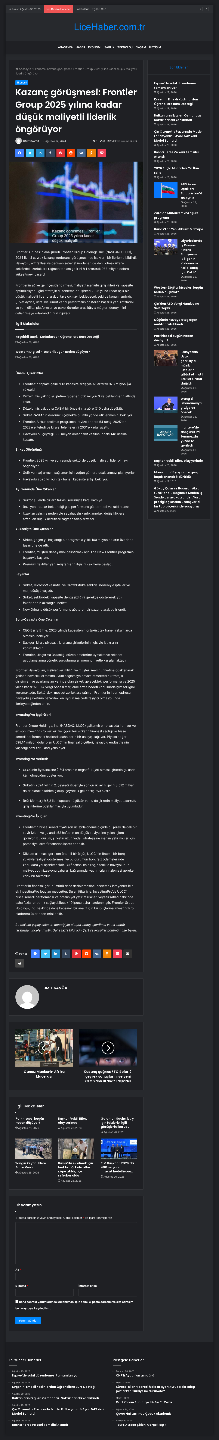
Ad (18, 1269)
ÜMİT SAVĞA (31, 141)
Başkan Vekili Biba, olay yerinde (72, 1120)
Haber (80, 47)
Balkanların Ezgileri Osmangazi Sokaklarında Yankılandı (111, 9)
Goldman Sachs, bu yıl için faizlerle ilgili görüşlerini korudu (118, 1122)
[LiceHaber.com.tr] (109, 27)
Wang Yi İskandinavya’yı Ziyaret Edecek (192, 405)
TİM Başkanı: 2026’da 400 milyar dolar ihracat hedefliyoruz (117, 1167)
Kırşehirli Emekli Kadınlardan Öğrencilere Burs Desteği (57, 337)
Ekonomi (94, 47)
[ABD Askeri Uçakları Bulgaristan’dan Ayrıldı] (166, 190)
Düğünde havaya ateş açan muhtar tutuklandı (175, 322)
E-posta (21, 1285)
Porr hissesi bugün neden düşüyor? (29, 1120)
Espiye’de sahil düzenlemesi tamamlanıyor (175, 85)
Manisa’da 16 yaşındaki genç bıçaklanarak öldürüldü (176, 474)
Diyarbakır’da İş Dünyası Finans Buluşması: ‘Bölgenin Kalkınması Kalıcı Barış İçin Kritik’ (191, 256)
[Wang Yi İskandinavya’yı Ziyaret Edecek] (166, 405)
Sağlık (109, 47)
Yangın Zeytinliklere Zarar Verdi (30, 1165)
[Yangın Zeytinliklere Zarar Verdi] (33, 1149)
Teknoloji (125, 47)
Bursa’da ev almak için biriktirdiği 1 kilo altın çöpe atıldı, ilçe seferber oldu (75, 1169)
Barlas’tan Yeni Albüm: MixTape (178, 229)
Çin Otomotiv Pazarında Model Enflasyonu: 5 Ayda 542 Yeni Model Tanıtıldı (178, 136)
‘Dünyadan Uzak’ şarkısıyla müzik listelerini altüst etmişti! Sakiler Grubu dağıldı (192, 368)
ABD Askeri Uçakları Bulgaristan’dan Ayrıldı (191, 191)
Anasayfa (65, 47)
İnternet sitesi (88, 1285)
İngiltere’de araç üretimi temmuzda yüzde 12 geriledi (190, 436)
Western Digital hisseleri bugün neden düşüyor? (52, 352)
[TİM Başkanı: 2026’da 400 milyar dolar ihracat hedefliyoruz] (119, 1149)
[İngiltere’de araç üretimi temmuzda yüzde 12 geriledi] (166, 433)
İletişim (155, 47)
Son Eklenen (178, 67)
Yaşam (141, 47)
